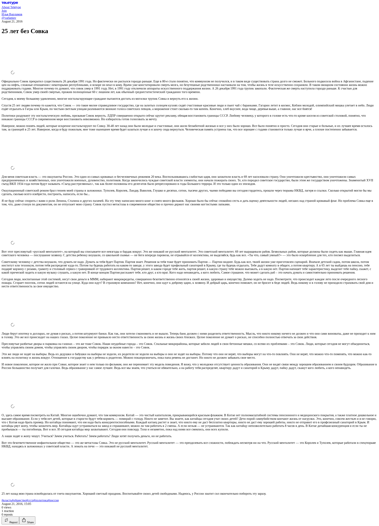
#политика (41, 500)
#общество (19, 500)
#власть (7, 500)
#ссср (30, 500)
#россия (53, 500)
